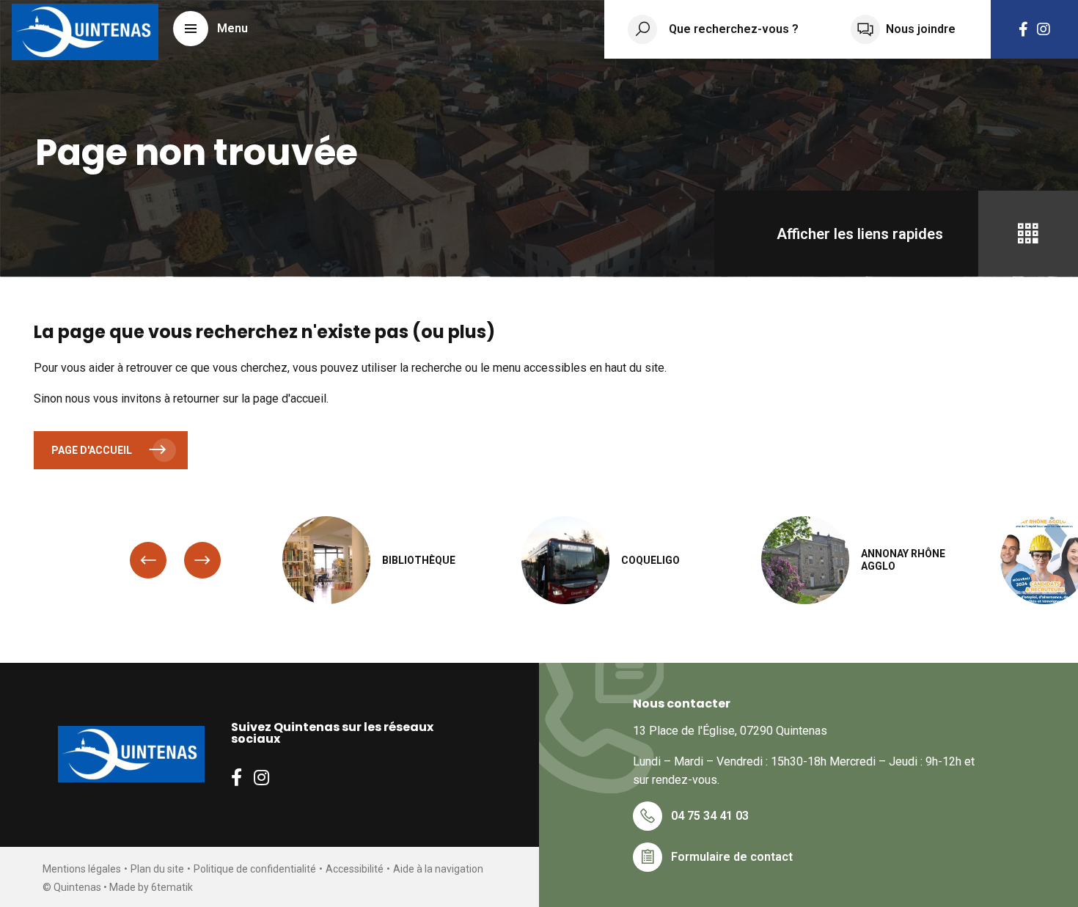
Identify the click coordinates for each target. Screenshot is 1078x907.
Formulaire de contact (732, 857)
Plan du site (157, 869)
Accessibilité (355, 869)
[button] (210, 28)
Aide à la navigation (438, 869)
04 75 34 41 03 (710, 816)
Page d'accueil (91, 450)
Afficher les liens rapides (860, 234)
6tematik (172, 887)
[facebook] (1023, 29)
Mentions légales (82, 869)
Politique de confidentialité (255, 869)
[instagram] (1044, 29)
